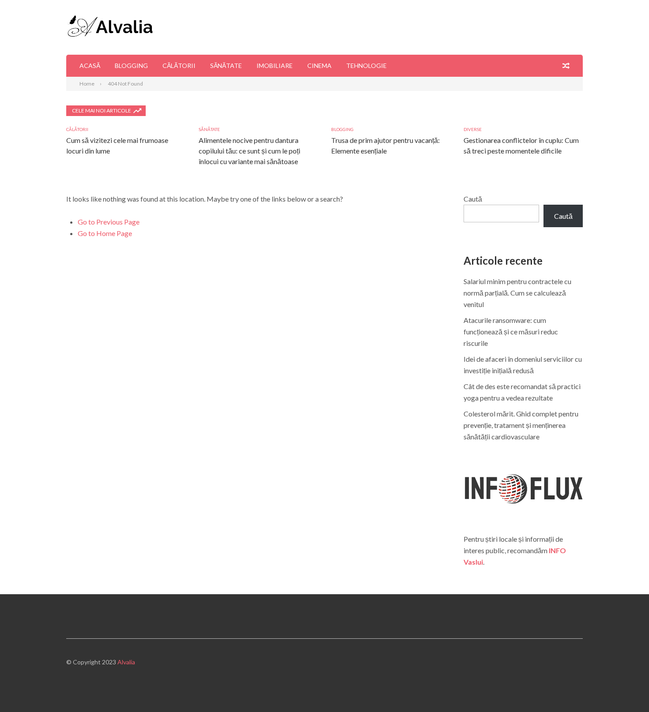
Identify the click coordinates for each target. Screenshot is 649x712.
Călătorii (179, 65)
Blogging (131, 65)
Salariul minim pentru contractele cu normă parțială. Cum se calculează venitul (517, 292)
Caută (473, 199)
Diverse (473, 129)
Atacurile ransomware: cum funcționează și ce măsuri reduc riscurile (511, 331)
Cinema (319, 65)
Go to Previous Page (109, 221)
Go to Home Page (105, 233)
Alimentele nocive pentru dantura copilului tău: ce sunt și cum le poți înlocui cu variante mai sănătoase (249, 150)
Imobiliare (275, 65)
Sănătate (226, 65)
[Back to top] (624, 687)
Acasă (89, 65)
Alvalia (126, 662)
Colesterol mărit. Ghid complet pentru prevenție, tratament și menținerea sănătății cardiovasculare (521, 425)
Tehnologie (366, 65)
